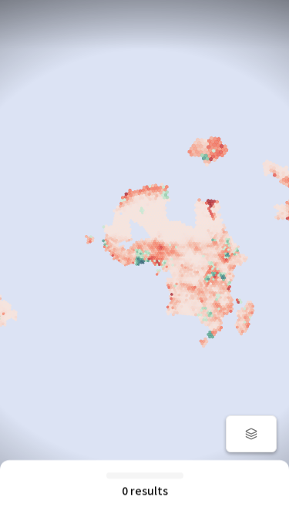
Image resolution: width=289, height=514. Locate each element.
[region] (144, 257)
